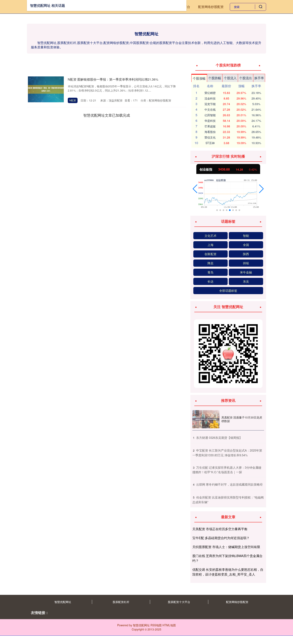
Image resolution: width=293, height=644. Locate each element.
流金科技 (210, 98)
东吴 (246, 281)
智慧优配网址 (62, 602)
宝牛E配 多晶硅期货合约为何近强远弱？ (221, 538)
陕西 (246, 254)
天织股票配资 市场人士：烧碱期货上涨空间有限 (226, 546)
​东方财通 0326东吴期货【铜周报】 (219, 437)
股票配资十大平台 (179, 602)
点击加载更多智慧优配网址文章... (106, 115)
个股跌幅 (214, 78)
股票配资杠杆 (121, 602)
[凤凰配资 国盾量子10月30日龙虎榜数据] (205, 419)
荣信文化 (210, 137)
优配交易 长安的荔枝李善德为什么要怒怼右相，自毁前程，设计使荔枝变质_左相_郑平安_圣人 (227, 572)
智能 (246, 235)
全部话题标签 (228, 290)
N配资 (72, 100)
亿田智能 (210, 115)
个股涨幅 (199, 78)
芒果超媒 (210, 126)
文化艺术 (210, 235)
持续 (246, 263)
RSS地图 (156, 625)
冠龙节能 (210, 104)
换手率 (259, 78)
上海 (210, 245)
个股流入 (230, 78)
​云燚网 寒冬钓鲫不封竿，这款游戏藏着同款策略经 (229, 484)
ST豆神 (210, 143)
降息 (210, 263)
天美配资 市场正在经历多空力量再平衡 (219, 529)
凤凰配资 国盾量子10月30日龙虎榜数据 (241, 419)
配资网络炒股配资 (211, 6)
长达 (210, 281)
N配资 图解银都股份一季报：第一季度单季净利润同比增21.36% (113, 79)
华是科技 (210, 121)
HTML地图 (169, 625)
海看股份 (210, 132)
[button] (195, 188)
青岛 (210, 272)
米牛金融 (246, 272)
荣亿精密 (210, 93)
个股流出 (245, 78)
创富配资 (210, 254)
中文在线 (210, 109)
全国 (246, 245)
